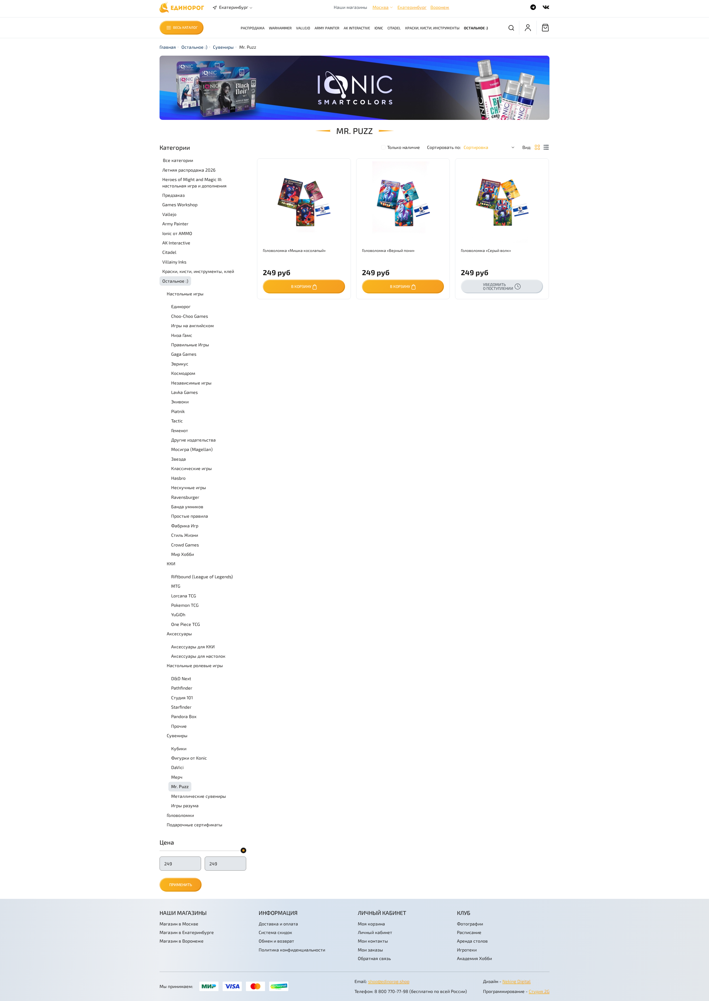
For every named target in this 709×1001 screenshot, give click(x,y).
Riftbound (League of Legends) (202, 576)
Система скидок (275, 932)
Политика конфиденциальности (292, 949)
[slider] (243, 850)
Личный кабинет (375, 932)
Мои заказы (370, 949)
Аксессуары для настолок (198, 656)
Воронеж (439, 7)
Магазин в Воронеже (182, 940)
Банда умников (187, 506)
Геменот (179, 430)
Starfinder (181, 707)
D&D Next (181, 678)
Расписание (469, 932)
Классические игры (191, 468)
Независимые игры (191, 382)
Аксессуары (179, 633)
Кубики (178, 748)
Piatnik (178, 411)
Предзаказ (173, 195)
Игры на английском (192, 325)
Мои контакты (373, 940)
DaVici (177, 767)
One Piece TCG (185, 624)
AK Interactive (357, 28)
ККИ (171, 563)
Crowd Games (185, 544)
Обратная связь (374, 958)
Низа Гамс (181, 335)
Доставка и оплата (278, 923)
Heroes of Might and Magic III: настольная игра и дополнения (194, 182)
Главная (168, 47)
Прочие (179, 726)
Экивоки (180, 401)
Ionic (378, 28)
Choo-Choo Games (189, 316)
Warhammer (280, 28)
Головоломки (180, 815)
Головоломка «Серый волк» (486, 250)
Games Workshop (179, 204)
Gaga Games (183, 354)
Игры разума (185, 805)
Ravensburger (185, 497)
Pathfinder (181, 687)
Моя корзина (371, 923)
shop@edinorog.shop (388, 981)
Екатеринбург (412, 7)
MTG (175, 586)
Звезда (178, 458)
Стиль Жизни (184, 535)
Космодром (183, 373)
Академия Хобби (474, 958)
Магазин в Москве (179, 923)
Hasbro (178, 478)
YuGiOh (178, 614)
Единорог (181, 306)
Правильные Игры (190, 344)
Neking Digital (516, 981)
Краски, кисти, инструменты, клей (198, 271)
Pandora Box (183, 716)
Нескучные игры (188, 487)
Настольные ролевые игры (195, 665)
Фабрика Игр (184, 525)
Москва (381, 7)
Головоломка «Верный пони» (388, 250)
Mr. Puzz (180, 786)
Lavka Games (184, 392)
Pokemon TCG (185, 605)
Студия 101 (182, 697)
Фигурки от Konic (189, 757)
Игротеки (467, 949)
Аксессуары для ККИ (193, 646)
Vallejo (303, 28)
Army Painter (327, 28)
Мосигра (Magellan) (192, 449)
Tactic (177, 420)
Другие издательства (193, 439)
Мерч (177, 777)
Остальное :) (476, 28)
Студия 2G (539, 991)
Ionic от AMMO (177, 233)
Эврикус (179, 363)
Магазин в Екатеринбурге (187, 932)
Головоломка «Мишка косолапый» (294, 250)
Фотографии (470, 923)
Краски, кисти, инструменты (432, 28)
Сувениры (223, 47)
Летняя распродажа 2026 (188, 169)
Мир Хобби (182, 554)
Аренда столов (472, 940)
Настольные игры (185, 293)
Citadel (394, 28)
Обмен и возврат (276, 940)
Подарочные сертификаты (194, 824)
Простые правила (189, 515)
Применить (180, 884)
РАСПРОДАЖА (252, 28)
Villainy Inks (174, 261)
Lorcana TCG (183, 595)
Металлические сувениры (198, 796)
